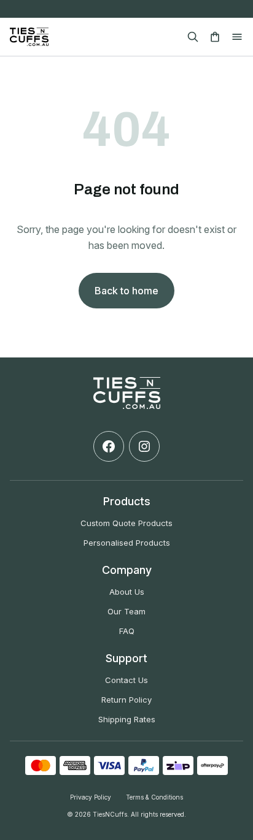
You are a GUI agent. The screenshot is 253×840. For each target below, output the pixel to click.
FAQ (126, 631)
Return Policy (126, 699)
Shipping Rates (126, 719)
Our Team (126, 611)
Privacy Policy (90, 797)
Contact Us (126, 680)
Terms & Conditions (154, 797)
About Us (126, 592)
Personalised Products (127, 543)
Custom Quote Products (126, 523)
